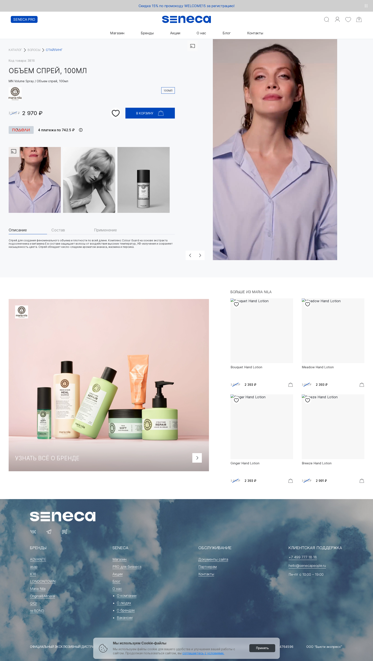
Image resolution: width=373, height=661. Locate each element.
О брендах (126, 610)
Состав (58, 230)
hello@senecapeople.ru (307, 565)
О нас (201, 33)
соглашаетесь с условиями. (203, 653)
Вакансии (125, 617)
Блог (227, 33)
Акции (175, 33)
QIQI (33, 603)
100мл (168, 90)
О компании (126, 595)
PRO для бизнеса (126, 567)
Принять (262, 648)
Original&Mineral (42, 596)
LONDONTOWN (42, 581)
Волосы (34, 50)
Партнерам (207, 567)
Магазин (117, 33)
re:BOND (37, 611)
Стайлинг (54, 50)
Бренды (147, 33)
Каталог (15, 50)
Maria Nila (38, 589)
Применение (105, 230)
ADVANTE (38, 559)
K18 (33, 574)
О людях (124, 603)
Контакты (255, 33)
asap (34, 567)
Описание (18, 230)
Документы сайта (213, 559)
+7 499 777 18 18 (303, 557)
